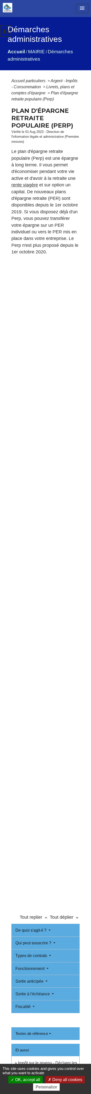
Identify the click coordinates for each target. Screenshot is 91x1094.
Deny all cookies (66, 1080)
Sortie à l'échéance (33, 994)
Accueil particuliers (29, 81)
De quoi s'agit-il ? (31, 930)
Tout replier (34, 917)
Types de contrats (31, 955)
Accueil (16, 51)
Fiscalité (23, 1006)
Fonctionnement (30, 968)
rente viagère (24, 184)
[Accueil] (8, 8)
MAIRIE (36, 51)
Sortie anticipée (29, 981)
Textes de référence (31, 1033)
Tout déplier (65, 917)
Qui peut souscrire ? (33, 943)
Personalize (46, 1087)
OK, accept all (27, 1080)
